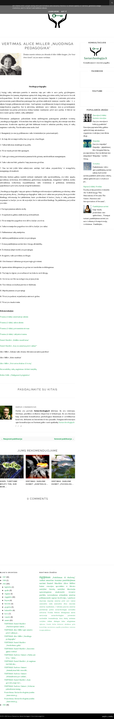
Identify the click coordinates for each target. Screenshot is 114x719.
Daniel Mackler (54, 583)
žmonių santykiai (57, 589)
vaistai (73, 601)
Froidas (50, 613)
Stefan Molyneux (57, 624)
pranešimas (65, 627)
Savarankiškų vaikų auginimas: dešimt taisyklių (18, 369)
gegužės (8, 607)
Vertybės (96, 164)
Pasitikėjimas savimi (100, 206)
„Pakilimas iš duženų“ (63, 577)
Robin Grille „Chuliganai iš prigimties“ (15, 375)
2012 (4, 705)
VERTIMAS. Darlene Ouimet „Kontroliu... (37, 482)
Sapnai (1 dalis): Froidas (92, 187)
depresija (42, 601)
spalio (7, 590)
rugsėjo (7, 594)
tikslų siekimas (69, 618)
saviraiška (71, 610)
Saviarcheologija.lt (66, 422)
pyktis (51, 610)
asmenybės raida (45, 604)
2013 (4, 584)
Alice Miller (69, 583)
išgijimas (44, 577)
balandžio (8, 610)
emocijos (50, 586)
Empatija (96, 141)
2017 (4, 577)
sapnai (54, 598)
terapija (41, 630)
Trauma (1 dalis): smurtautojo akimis (14, 317)
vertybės (42, 621)
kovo (6, 614)
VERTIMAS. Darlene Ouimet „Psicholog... (62, 482)
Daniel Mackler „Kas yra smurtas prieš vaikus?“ (18, 346)
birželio (8, 604)
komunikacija (53, 618)
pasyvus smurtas (69, 607)
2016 (4, 580)
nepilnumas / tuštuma (54, 607)
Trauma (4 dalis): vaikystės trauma (13, 334)
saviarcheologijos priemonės (63, 615)
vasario (7, 617)
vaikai (42, 580)
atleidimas (67, 624)
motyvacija (43, 615)
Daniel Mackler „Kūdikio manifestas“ (14, 340)
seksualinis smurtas (67, 595)
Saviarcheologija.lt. (25, 716)
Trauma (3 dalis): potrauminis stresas (14, 328)
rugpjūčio (8, 597)
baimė (41, 586)
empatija (50, 601)
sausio (7, 620)
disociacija (71, 589)
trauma (58, 580)
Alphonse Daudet (45, 624)
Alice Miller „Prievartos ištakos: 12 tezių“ (16, 363)
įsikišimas (48, 630)
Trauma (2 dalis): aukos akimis (11, 323)
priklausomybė (45, 598)
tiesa (61, 618)
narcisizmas (51, 627)
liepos (7, 600)
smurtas (50, 580)
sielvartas (42, 613)
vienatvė (71, 592)
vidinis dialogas (53, 621)
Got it (64, 12)
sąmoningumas (45, 592)
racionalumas (52, 595)
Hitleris (57, 613)
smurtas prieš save (62, 601)
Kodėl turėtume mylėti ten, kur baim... (8, 484)
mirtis (73, 613)
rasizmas (72, 627)
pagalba (58, 627)
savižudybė (43, 618)
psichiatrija (43, 610)
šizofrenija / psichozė (66, 598)
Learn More (53, 12)
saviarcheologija (61, 610)
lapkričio (8, 587)
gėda (73, 624)
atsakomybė (60, 592)
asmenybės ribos (60, 604)
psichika (42, 595)
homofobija (43, 627)
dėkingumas (65, 613)
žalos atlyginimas (68, 621)
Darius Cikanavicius (26, 407)
